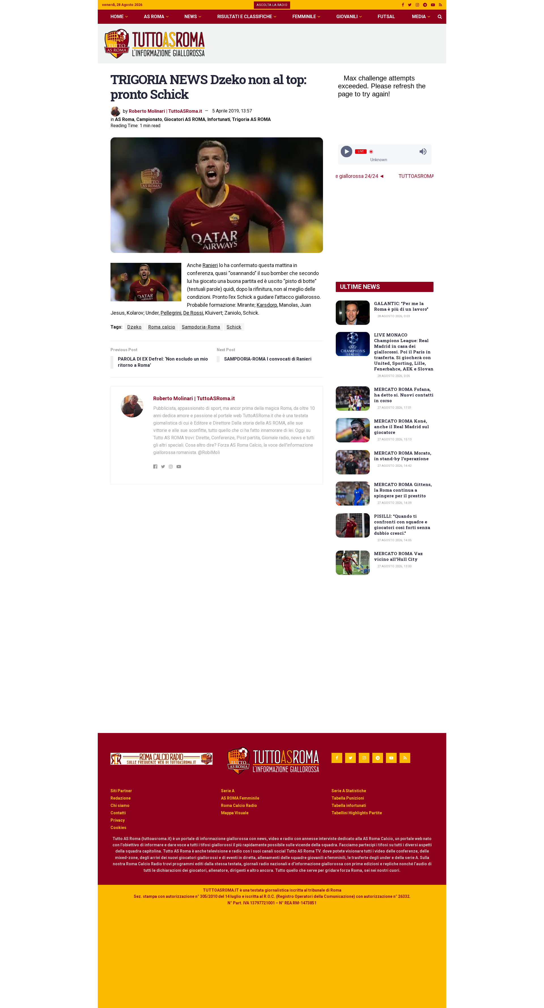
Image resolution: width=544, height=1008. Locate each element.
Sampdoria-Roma (201, 327)
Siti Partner (121, 791)
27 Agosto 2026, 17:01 (394, 408)
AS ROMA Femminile (240, 798)
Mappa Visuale (234, 813)
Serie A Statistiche (349, 791)
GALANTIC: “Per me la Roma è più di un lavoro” (401, 306)
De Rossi (193, 313)
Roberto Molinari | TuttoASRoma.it (165, 111)
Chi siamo (119, 805)
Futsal (386, 16)
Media (419, 16)
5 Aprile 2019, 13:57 (232, 111)
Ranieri (210, 265)
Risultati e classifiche (244, 16)
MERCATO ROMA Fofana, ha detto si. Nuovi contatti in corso (404, 394)
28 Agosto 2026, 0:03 (393, 316)
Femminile (304, 16)
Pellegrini (171, 313)
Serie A (227, 791)
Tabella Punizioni (348, 798)
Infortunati (218, 119)
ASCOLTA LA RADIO (272, 5)
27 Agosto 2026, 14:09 (394, 503)
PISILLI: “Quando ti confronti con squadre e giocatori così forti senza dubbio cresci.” (402, 524)
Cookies (118, 827)
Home (117, 16)
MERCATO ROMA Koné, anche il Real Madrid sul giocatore (401, 426)
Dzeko (134, 327)
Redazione (120, 798)
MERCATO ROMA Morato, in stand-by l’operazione (402, 455)
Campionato (149, 119)
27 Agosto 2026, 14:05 (394, 540)
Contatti (118, 813)
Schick (234, 327)
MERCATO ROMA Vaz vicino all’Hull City (398, 556)
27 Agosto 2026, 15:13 (394, 439)
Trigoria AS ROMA (251, 119)
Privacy (117, 820)
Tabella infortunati (349, 805)
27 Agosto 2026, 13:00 (394, 566)
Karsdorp (267, 305)
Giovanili (347, 16)
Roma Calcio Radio (239, 805)
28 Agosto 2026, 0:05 (393, 376)
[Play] (346, 151)
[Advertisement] (339, 43)
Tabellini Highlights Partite (357, 813)
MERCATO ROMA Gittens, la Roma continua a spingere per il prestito (403, 489)
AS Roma (154, 16)
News (190, 16)
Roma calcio (161, 327)
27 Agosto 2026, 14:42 (394, 466)
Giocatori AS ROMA (184, 119)
